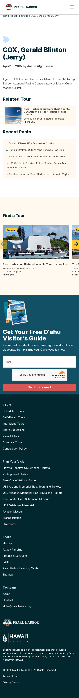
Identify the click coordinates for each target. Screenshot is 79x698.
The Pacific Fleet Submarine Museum (26, 499)
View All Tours (12, 436)
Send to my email (39, 387)
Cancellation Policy (15, 448)
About (6, 594)
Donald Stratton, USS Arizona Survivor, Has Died (36, 149)
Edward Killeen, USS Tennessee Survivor (32, 143)
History (7, 543)
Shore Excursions (14, 430)
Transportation (12, 518)
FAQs (6, 562)
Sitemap (8, 574)
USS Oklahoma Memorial (18, 505)
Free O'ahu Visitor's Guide (19, 480)
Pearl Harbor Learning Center (21, 568)
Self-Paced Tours (14, 417)
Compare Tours (12, 442)
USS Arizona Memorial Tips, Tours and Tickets (32, 486)
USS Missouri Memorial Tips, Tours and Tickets (32, 493)
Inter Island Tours (13, 423)
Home (5, 15)
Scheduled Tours (13, 411)
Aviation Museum (13, 511)
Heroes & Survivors (15, 556)
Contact (8, 600)
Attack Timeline (12, 549)
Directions (9, 524)
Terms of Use (10, 676)
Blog (14, 15)
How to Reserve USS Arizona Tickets (26, 468)
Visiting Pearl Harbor (15, 474)
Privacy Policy (11, 682)
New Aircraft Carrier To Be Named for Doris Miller (37, 156)
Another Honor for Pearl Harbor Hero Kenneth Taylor (39, 174)
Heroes (23, 15)
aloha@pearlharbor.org (17, 606)
